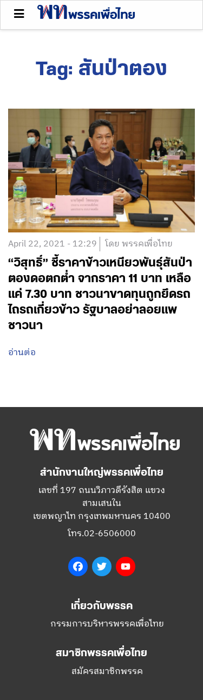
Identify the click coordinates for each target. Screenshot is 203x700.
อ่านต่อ (22, 352)
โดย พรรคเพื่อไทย (139, 244)
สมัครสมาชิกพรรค (107, 671)
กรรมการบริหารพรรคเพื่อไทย (107, 624)
